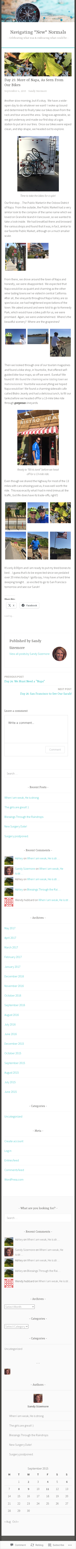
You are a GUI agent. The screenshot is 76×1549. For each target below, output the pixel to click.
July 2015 (10, 1082)
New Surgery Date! (15, 826)
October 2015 (12, 1053)
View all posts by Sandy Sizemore (29, 654)
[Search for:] (38, 773)
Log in (7, 1151)
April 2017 (10, 938)
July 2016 (10, 1024)
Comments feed (14, 1170)
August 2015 (11, 1072)
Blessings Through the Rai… (44, 889)
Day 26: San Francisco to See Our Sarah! (46, 691)
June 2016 (10, 1034)
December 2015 (14, 1043)
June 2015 (10, 1092)
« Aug (7, 1521)
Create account (13, 1141)
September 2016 (14, 1005)
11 (47, 1489)
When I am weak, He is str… (43, 858)
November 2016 (14, 986)
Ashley (19, 858)
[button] (15, 257)
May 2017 (9, 928)
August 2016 (11, 1015)
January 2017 (12, 966)
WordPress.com (13, 1179)
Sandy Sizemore (37, 91)
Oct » (15, 1521)
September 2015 (14, 1063)
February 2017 (13, 957)
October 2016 (12, 995)
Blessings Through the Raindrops (23, 817)
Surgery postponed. (16, 836)
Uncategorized (13, 1116)
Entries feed (11, 1160)
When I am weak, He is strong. (21, 797)
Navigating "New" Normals (38, 32)
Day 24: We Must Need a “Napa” (24, 679)
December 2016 (14, 976)
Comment (55, 749)
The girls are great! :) (16, 807)
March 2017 (11, 947)
